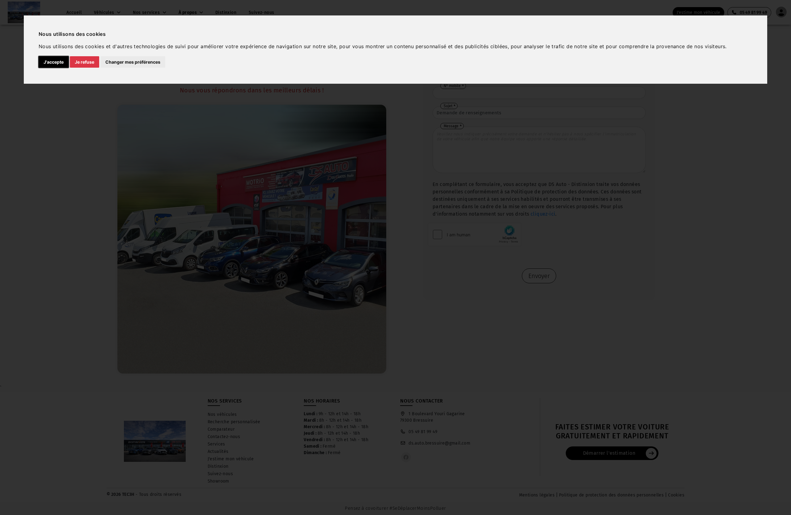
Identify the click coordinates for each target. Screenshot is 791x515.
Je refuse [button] (84, 62)
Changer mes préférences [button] (132, 62)
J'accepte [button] (54, 62)
